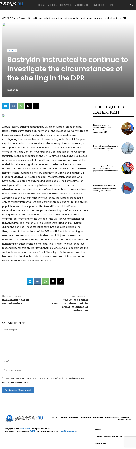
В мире (22, 18)
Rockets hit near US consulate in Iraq (16, 301)
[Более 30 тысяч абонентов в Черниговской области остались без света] (127, 148)
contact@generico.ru (67, 431)
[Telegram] (5, 106)
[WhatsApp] (21, 106)
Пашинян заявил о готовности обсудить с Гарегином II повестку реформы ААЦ (103, 128)
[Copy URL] (36, 106)
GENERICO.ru (9, 18)
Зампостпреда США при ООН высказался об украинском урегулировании (105, 168)
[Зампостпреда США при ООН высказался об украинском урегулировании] (127, 168)
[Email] (28, 106)
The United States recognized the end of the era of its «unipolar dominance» (70, 305)
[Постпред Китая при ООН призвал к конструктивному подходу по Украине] (127, 188)
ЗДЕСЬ (32, 431)
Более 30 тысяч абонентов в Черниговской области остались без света (105, 148)
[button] (131, 5)
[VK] (13, 106)
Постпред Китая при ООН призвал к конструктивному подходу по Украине (105, 188)
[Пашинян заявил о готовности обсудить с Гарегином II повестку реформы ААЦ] (127, 128)
